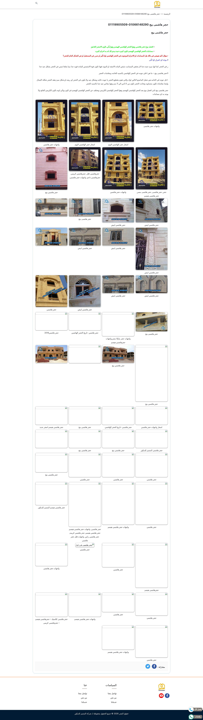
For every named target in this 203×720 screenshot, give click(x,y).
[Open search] (36, 3)
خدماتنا (114, 702)
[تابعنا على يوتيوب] (161, 696)
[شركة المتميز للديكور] (157, 4)
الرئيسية (167, 14)
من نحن (113, 698)
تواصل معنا (112, 693)
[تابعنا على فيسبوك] (167, 696)
